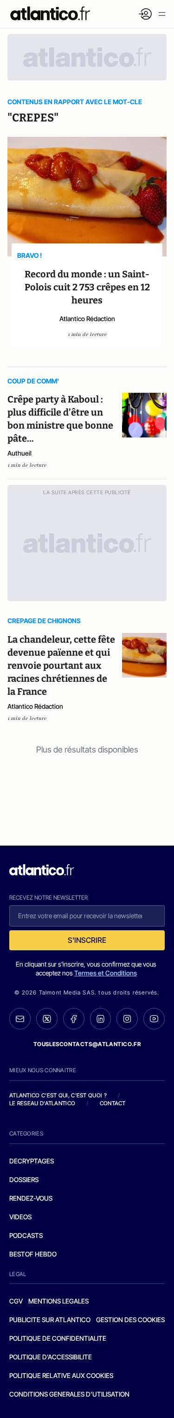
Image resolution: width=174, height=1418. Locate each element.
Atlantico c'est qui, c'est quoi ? (58, 1095)
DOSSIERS (24, 1179)
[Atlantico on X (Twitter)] (47, 1019)
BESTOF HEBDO (33, 1254)
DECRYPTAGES (31, 1161)
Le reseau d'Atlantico (42, 1103)
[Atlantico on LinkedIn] (100, 1019)
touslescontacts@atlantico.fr (87, 1044)
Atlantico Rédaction (87, 319)
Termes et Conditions (105, 973)
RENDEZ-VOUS (30, 1198)
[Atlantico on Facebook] (73, 1019)
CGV (16, 1301)
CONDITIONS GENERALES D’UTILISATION (69, 1394)
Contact (113, 1103)
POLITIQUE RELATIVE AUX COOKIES (61, 1375)
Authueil (19, 453)
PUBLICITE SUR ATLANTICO (49, 1320)
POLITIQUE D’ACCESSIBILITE (50, 1357)
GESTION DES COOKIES (130, 1320)
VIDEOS (20, 1217)
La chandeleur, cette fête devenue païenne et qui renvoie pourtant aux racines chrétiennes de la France (61, 665)
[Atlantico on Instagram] (127, 1018)
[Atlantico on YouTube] (154, 1018)
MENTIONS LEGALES (58, 1301)
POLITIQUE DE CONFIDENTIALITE (57, 1338)
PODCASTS (26, 1235)
